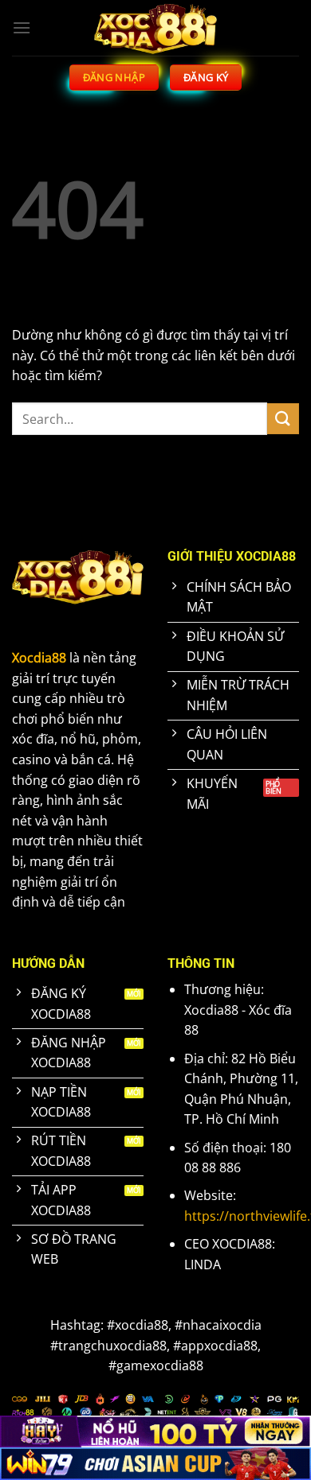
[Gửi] (283, 418)
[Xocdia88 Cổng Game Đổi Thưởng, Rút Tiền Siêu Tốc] (155, 28)
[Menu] (21, 27)
